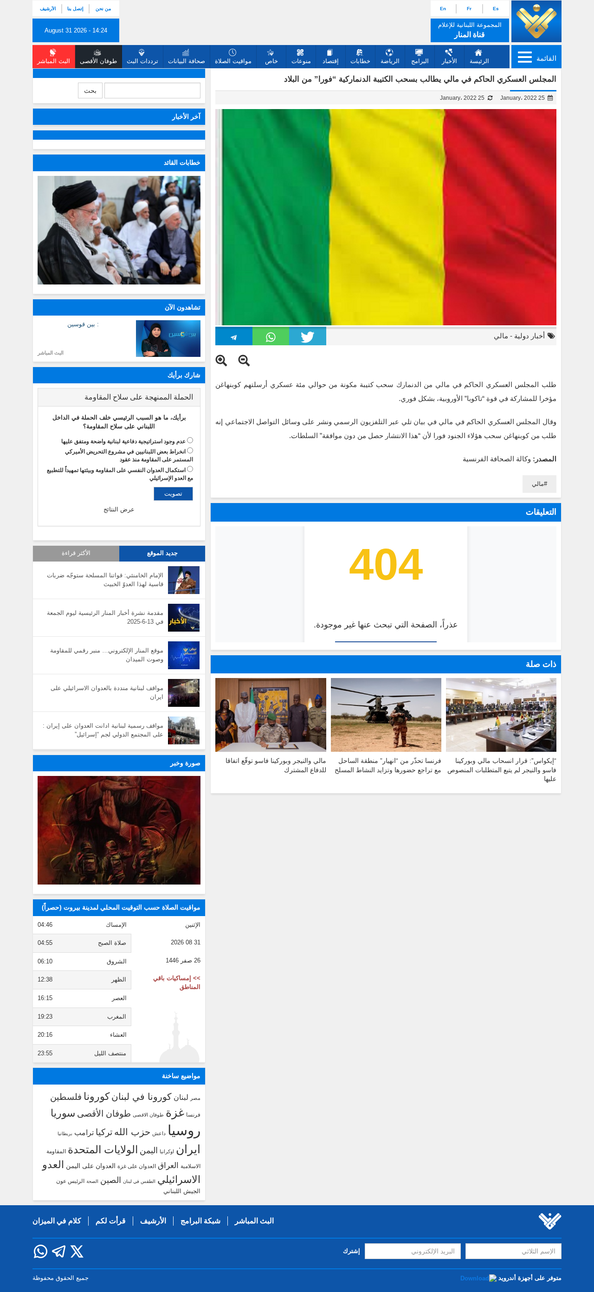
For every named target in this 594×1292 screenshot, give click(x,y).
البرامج (420, 61)
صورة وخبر (185, 763)
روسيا (184, 1130)
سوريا (63, 1113)
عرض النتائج (119, 509)
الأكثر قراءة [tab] (76, 553)
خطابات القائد (182, 162)
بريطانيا (65, 1133)
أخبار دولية (529, 336)
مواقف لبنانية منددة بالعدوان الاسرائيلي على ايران (107, 692)
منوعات (301, 61)
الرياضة (390, 61)
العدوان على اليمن (91, 1166)
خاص (271, 61)
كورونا (97, 1096)
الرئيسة (479, 61)
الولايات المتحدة (103, 1149)
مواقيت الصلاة (233, 61)
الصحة (92, 1181)
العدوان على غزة (136, 1166)
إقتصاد (331, 61)
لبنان (181, 1097)
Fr (469, 8)
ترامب (84, 1132)
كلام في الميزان (56, 1221)
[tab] (119, 397)
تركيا (104, 1132)
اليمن (149, 1150)
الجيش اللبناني (181, 1191)
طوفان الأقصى (104, 1113)
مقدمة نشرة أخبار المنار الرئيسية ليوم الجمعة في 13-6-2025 (105, 617)
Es (496, 8)
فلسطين (66, 1097)
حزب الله (132, 1132)
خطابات (360, 61)
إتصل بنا (75, 8)
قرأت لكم (111, 1221)
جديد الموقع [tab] (162, 553)
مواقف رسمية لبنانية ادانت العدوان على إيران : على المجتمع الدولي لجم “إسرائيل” (103, 730)
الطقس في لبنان (139, 1181)
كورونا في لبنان (141, 1097)
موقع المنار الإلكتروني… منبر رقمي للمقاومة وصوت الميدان (106, 655)
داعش (159, 1133)
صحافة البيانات (186, 61)
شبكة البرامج (200, 1221)
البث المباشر (51, 352)
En (443, 8)
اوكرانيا (167, 1151)
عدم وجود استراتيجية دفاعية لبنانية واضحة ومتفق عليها (123, 441)
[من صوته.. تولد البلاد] (119, 830)
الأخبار (449, 61)
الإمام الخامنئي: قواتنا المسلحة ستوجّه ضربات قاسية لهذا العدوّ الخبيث (105, 580)
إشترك (351, 1250)
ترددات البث (142, 61)
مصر (195, 1098)
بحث (90, 90)
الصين (110, 1180)
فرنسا (193, 1114)
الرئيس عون (70, 1181)
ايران (188, 1149)
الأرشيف (48, 8)
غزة (175, 1112)
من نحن (103, 8)
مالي (501, 336)
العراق (168, 1165)
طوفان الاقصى (148, 1115)
